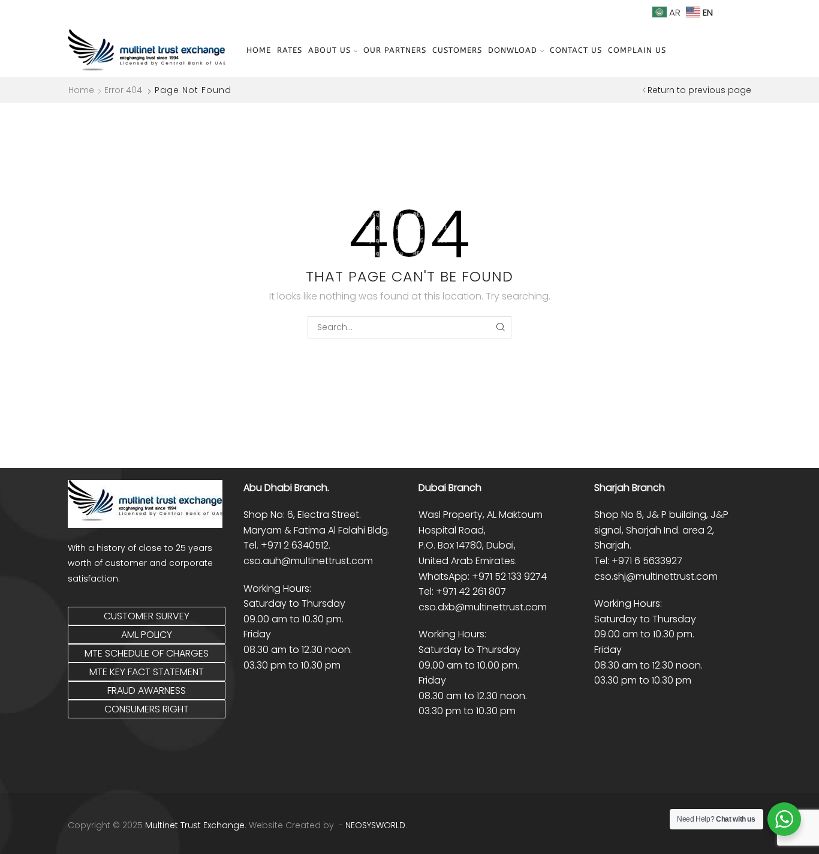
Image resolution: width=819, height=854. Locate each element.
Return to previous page (699, 90)
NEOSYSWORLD (375, 825)
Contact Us (576, 50)
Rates (289, 50)
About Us (329, 50)
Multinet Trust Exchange (195, 825)
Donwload (512, 50)
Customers (457, 50)
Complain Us (637, 50)
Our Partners (394, 50)
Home (258, 50)
